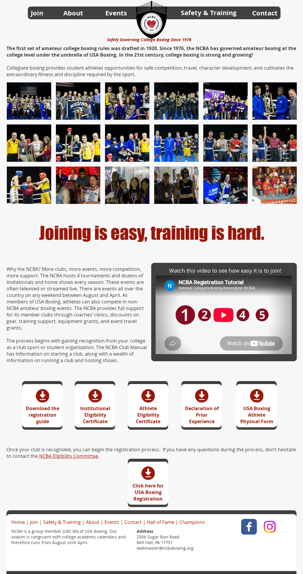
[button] (29, 101)
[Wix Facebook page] (249, 527)
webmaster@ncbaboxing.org (165, 548)
